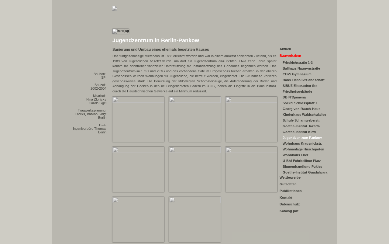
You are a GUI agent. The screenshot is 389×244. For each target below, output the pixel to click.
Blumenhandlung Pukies (302, 166)
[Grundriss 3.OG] (250, 151)
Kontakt (286, 197)
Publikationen (291, 191)
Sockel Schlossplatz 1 (300, 103)
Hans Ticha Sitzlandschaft (304, 80)
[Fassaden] (194, 202)
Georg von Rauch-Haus (301, 109)
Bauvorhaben (290, 55)
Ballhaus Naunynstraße (301, 68)
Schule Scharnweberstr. (301, 120)
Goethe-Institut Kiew (299, 132)
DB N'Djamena (294, 97)
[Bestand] (194, 101)
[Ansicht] (137, 101)
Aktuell (285, 49)
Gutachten (288, 184)
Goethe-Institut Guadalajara (305, 172)
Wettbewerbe (290, 177)
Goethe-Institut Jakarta (301, 126)
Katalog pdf (289, 211)
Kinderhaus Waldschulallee (304, 114)
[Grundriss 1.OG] (194, 151)
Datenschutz (290, 204)
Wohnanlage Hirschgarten (303, 149)
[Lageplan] (137, 151)
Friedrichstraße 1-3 (298, 62)
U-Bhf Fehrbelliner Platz (302, 161)
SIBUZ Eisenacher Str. (300, 86)
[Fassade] (137, 202)
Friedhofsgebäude (297, 91)
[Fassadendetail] (250, 101)
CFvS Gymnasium (297, 74)
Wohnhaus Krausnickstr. (302, 143)
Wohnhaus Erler (295, 155)
